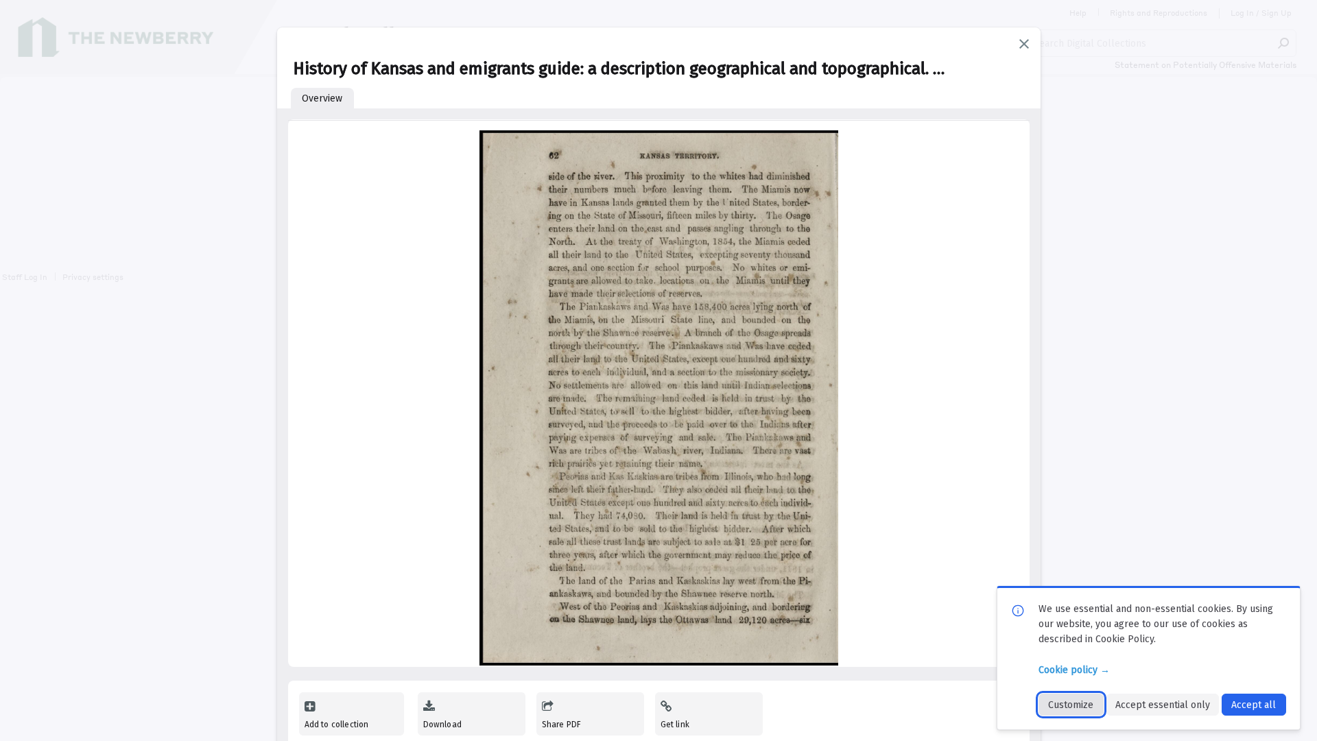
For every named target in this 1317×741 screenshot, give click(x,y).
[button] (1024, 44)
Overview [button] (322, 98)
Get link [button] (675, 724)
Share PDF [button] (562, 724)
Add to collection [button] (337, 724)
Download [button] (442, 724)
